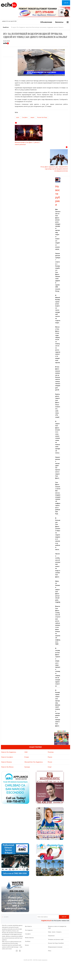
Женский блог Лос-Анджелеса (33, 762)
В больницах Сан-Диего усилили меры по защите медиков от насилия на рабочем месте (57, 533)
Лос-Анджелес (29, 930)
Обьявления (51, 935)
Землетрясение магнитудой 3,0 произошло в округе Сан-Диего (57, 467)
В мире (26, 757)
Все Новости (28, 926)
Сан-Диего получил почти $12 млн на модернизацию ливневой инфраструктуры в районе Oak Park (57, 498)
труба (17, 117)
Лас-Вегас (27, 941)
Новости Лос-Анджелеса (8, 752)
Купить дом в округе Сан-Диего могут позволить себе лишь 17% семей (57, 405)
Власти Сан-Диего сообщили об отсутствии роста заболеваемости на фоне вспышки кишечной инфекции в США (57, 625)
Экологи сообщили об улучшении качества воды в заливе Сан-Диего (57, 565)
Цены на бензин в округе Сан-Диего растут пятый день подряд (57, 591)
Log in (66, 3)
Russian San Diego (42, 117)
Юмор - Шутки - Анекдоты (54, 932)
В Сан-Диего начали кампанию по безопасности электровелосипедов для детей (57, 378)
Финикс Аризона (29, 937)
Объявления (46, 22)
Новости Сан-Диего (7, 757)
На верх (6, 917)
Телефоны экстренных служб (55, 939)
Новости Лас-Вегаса (7, 767)
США (25, 752)
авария (32, 117)
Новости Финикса (6, 762)
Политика (51, 752)
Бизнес (27, 945)
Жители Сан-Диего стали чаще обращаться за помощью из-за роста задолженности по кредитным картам (57, 344)
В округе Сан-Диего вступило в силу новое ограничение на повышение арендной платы (57, 437)
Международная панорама (55, 947)
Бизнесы (59, 22)
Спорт (49, 767)
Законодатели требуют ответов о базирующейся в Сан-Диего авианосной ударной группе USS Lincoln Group (57, 272)
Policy (49, 950)
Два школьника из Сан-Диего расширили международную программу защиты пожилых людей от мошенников (57, 229)
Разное (50, 757)
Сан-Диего (25, 117)
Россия (50, 762)
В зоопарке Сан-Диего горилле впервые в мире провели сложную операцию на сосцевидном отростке (57, 667)
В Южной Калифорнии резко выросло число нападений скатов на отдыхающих (57, 309)
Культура (27, 767)
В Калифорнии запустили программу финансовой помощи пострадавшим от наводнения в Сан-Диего (57, 708)
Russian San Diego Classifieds (56, 943)
